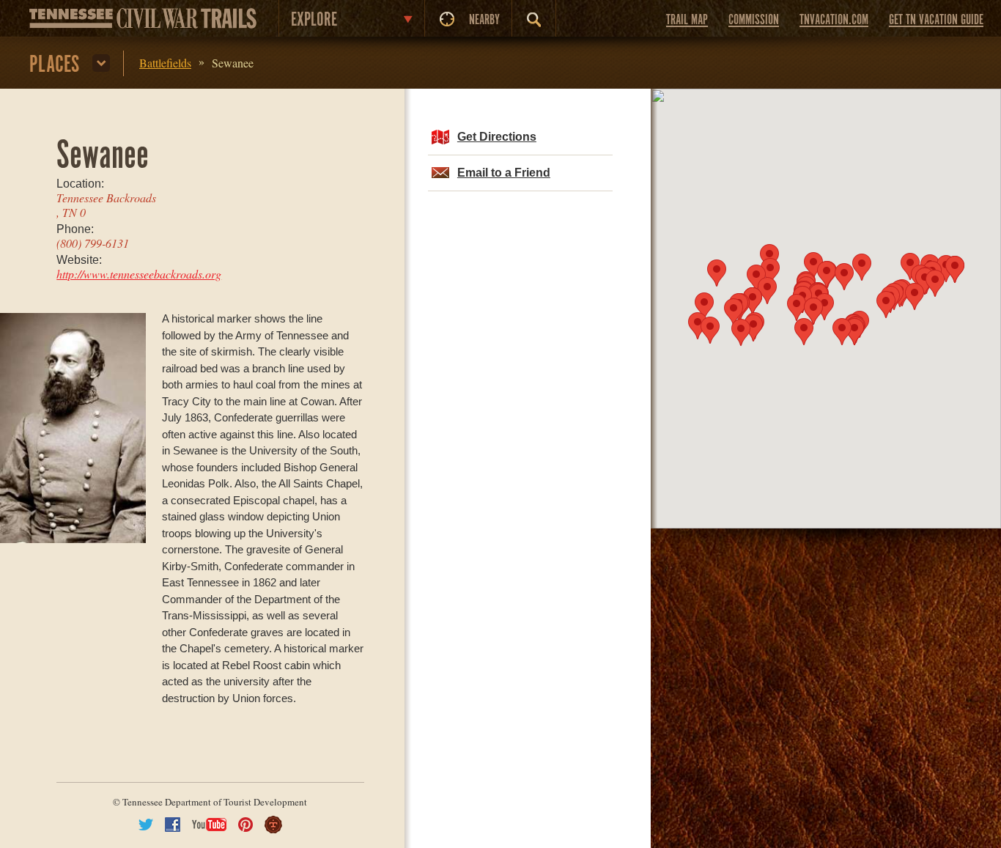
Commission (753, 20)
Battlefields (165, 62)
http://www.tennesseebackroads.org (138, 273)
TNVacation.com (833, 20)
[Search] (534, 19)
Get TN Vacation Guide (936, 20)
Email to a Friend (503, 172)
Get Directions (496, 136)
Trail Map (687, 20)
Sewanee (233, 62)
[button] (824, 306)
